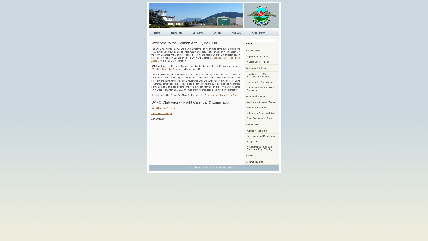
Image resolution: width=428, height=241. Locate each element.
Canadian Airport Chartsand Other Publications (258, 75)
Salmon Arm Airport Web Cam (261, 113)
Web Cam (236, 33)
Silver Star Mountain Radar (260, 118)
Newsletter (176, 33)
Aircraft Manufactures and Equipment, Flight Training (259, 148)
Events (217, 33)
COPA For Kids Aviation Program (166, 69)
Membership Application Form (224, 95)
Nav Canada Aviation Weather (261, 102)
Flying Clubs (253, 141)
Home (157, 33)
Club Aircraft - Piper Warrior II (261, 82)
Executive (198, 33)
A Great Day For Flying (258, 62)
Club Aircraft (258, 33)
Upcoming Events (254, 161)
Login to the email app (161, 113)
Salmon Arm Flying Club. (225, 168)
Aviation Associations (257, 131)
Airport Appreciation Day (258, 56)
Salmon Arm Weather (257, 107)
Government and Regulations (261, 136)
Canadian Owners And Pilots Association (260, 88)
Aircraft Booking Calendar (163, 108)
